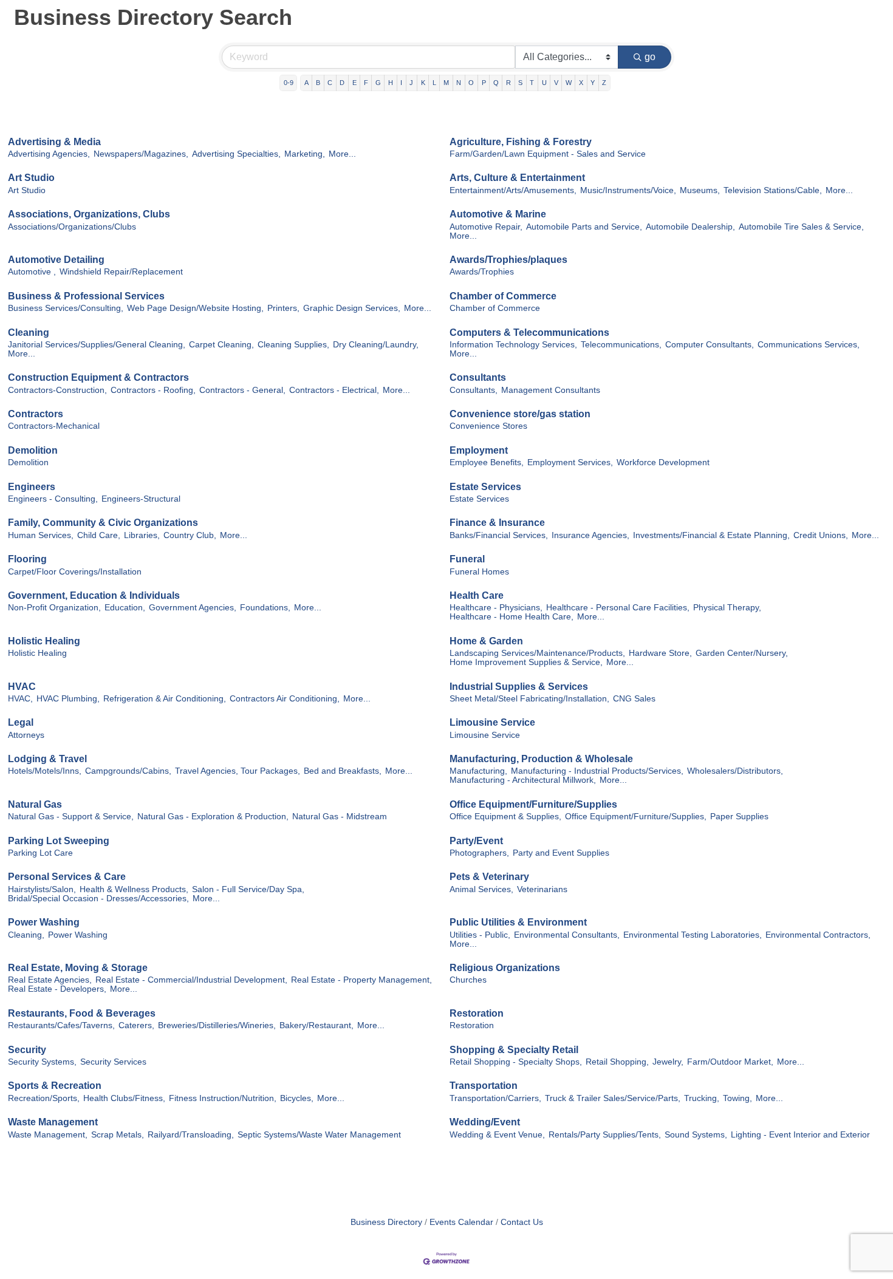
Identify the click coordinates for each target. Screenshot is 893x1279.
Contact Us (522, 1222)
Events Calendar (461, 1222)
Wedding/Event (485, 1122)
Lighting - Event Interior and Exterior (800, 1134)
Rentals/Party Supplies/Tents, (605, 1134)
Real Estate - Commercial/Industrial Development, (191, 979)
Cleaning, (26, 935)
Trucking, (701, 1098)
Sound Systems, (696, 1134)
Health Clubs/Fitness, (124, 1098)
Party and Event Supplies (561, 853)
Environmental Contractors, (818, 935)
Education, (124, 607)
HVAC (22, 686)
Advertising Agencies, (49, 154)
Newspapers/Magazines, (141, 154)
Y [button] (592, 82)
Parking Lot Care (40, 853)
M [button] (446, 82)
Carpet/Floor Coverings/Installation (75, 571)
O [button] (471, 82)
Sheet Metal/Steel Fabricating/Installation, (529, 698)
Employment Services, (570, 462)
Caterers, (136, 1025)
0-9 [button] (288, 82)
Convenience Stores (488, 426)
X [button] (581, 82)
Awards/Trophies (482, 271)
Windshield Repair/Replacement (121, 271)
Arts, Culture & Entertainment (517, 177)
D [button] (342, 82)
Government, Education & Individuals (94, 595)
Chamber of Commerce (503, 296)
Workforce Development (663, 462)
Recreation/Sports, (44, 1098)
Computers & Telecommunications (529, 332)
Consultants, (474, 390)
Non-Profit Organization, (54, 607)
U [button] (544, 82)
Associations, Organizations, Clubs (89, 214)
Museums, (700, 190)
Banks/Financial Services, (499, 535)
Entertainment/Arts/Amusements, (513, 190)
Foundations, (265, 607)
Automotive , (32, 271)
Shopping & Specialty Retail (514, 1050)
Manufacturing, (478, 771)
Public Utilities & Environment (518, 922)
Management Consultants (550, 390)
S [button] (520, 82)
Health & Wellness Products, (134, 889)
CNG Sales (634, 698)
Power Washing (44, 922)
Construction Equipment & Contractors (98, 377)
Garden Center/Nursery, (742, 653)
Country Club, (189, 535)
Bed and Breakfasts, (342, 771)
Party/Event (476, 841)
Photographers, (479, 853)
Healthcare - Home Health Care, (511, 616)
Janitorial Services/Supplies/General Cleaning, (96, 344)
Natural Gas (35, 804)
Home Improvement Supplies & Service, (526, 662)
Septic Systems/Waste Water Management (319, 1134)
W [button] (569, 82)
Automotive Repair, (486, 226)
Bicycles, (296, 1098)
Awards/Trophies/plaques (508, 259)
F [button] (366, 82)
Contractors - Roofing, (153, 390)
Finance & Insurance (497, 522)
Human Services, (41, 535)
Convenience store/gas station (520, 414)
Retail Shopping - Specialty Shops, (516, 1061)
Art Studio (31, 177)
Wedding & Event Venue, (497, 1134)
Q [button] (496, 82)
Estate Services (485, 487)
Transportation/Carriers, (495, 1098)
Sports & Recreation (54, 1085)
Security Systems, (42, 1061)
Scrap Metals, (117, 1134)
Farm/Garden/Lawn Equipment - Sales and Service (548, 154)
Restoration (477, 1013)
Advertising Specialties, (236, 154)
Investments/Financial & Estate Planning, (711, 535)
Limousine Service (492, 722)
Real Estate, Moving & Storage (78, 968)
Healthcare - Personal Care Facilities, (617, 607)
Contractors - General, (242, 390)
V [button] (556, 82)
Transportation (484, 1085)
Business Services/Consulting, (65, 308)
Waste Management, (47, 1134)
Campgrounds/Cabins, (128, 771)
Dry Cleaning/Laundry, (376, 344)
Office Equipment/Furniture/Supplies (533, 804)
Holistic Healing (44, 641)
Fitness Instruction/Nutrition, (222, 1098)
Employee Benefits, (487, 462)
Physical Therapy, (727, 607)
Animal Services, (481, 889)
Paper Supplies (739, 816)
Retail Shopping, (617, 1061)
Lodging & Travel (47, 759)
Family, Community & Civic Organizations (103, 522)
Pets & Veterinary (489, 876)
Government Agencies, (192, 607)
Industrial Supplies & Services (519, 686)
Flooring (27, 559)
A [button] (306, 82)
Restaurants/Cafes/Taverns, (61, 1025)
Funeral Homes (479, 571)
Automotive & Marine (498, 214)
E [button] (354, 82)
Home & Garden (486, 641)
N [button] (458, 82)
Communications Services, (809, 344)
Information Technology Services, (513, 344)
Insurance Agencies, (590, 535)
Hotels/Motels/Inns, (44, 771)
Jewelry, (667, 1061)
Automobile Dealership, (690, 226)
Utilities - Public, (480, 935)
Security (27, 1050)
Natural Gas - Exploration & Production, (213, 816)
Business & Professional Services (86, 296)
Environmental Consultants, (567, 935)
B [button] (318, 82)
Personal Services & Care (67, 876)
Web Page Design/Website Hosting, (195, 308)
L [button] (434, 82)
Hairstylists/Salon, (42, 889)
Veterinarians (542, 889)
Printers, (283, 308)
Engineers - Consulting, (53, 498)
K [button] (423, 82)
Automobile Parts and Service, (584, 226)
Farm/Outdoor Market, (730, 1061)
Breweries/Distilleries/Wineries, (217, 1025)
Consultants (478, 377)
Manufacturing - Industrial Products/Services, (597, 771)
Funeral (467, 559)
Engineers (31, 487)
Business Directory (386, 1222)
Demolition (33, 450)
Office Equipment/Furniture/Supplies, (636, 816)
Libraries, (142, 535)
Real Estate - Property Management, (361, 979)
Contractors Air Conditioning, (285, 698)
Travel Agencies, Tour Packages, (237, 771)
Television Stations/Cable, (773, 190)
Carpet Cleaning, (221, 344)
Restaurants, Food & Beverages (82, 1013)
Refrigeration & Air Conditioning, (164, 698)
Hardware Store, (660, 653)
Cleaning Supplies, (293, 344)
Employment (479, 450)
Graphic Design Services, (351, 308)
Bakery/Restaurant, (316, 1025)
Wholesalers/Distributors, (735, 771)
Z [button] (604, 82)
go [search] (650, 57)
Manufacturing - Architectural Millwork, (523, 780)
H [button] (390, 82)
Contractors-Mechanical (54, 426)
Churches (468, 979)
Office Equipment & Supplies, (505, 816)
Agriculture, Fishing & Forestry (521, 142)
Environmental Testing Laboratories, (692, 935)
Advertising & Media (54, 142)
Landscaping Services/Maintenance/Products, (537, 653)
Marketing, (304, 154)
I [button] (401, 82)
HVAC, (20, 698)
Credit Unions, (820, 535)
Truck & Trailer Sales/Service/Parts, (612, 1098)
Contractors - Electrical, (334, 390)
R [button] (508, 82)
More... (342, 154)
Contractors (35, 414)
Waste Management (53, 1122)
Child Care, (98, 535)
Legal (20, 722)
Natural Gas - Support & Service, (71, 816)
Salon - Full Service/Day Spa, (248, 889)
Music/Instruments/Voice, (628, 190)
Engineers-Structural (140, 498)
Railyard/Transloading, (191, 1134)
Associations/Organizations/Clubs (72, 226)
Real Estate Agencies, (50, 979)
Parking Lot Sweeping (58, 841)
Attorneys (26, 735)
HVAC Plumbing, (68, 698)
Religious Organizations (505, 968)
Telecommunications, (621, 344)
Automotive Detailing (56, 259)
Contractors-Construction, (57, 390)
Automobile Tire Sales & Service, (801, 226)
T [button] (532, 82)
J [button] (411, 82)
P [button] (484, 82)
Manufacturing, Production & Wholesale (541, 759)
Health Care (477, 595)
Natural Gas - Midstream (339, 816)
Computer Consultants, (709, 344)
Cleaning (28, 332)
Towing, (737, 1098)
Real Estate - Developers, (57, 989)
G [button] (378, 82)
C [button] (329, 82)
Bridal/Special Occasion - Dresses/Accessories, (98, 898)
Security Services (113, 1061)
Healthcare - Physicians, (496, 607)
